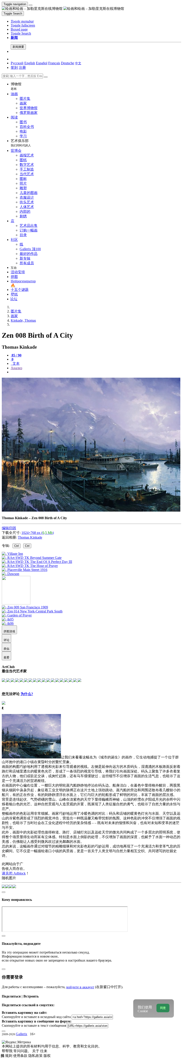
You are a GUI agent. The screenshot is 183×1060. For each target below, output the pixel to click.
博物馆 (16, 86)
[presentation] (96, 372)
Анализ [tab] (16, 368)
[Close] (46, 77)
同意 (163, 1008)
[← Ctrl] (10, 574)
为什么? (27, 694)
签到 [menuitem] (14, 67)
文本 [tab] (16, 363)
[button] (22, 21)
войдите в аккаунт (80, 987)
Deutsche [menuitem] (67, 63)
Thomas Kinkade (30, 537)
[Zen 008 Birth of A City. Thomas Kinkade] (91, 510)
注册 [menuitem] (22, 67)
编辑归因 (9, 528)
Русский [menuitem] (17, 63)
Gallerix (21, 1034)
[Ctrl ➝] (25, 607)
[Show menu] (30, 5)
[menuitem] (78, 63)
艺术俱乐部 (21, 143)
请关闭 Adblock (14, 873)
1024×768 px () (37, 533)
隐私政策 (36, 1056)
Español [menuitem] (41, 63)
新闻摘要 (18, 46)
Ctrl (16, 546)
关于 (36, 1051)
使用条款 (20, 1056)
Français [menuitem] (54, 63)
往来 (43, 1051)
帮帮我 (7, 1051)
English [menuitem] (29, 63)
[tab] (16, 355)
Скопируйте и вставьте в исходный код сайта (36, 1017)
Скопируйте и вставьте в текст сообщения (34, 1025)
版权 (47, 1056)
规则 (9, 1056)
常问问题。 (22, 1051)
